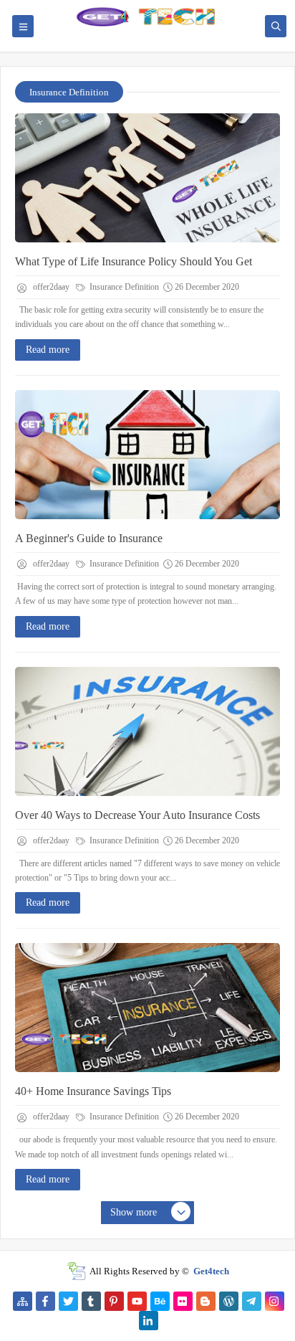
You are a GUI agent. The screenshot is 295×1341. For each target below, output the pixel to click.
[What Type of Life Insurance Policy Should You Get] (147, 177)
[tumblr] (91, 1301)
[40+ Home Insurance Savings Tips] (147, 1007)
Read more (47, 349)
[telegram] (251, 1301)
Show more (133, 1212)
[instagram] (274, 1301)
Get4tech (211, 1271)
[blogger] (206, 1301)
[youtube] (137, 1301)
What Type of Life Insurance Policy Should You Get (133, 261)
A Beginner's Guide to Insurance (89, 538)
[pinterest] (114, 1301)
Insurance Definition (123, 287)
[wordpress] (228, 1301)
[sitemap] (22, 1301)
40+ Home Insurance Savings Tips (93, 1091)
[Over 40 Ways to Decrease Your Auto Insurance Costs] (147, 731)
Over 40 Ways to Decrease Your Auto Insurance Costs (137, 815)
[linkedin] (148, 1320)
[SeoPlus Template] (76, 1271)
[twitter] (68, 1301)
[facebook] (45, 1301)
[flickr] (183, 1301)
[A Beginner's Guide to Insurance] (147, 454)
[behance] (160, 1301)
